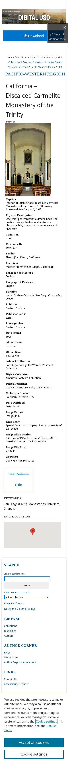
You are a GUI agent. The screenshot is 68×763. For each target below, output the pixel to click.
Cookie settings (46, 721)
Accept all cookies (34, 742)
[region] (34, 728)
